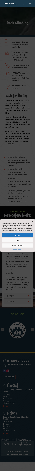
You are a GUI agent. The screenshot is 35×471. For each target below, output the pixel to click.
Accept (17, 235)
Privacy (19, 249)
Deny (17, 240)
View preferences (17, 245)
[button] (32, 222)
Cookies (15, 249)
